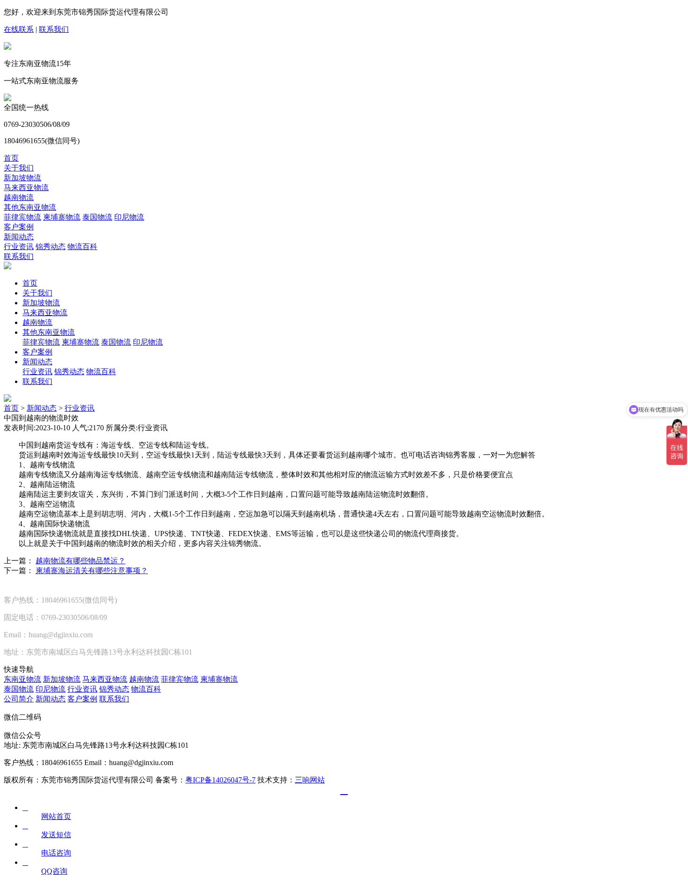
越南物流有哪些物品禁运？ (80, 561)
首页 (11, 158)
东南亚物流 (22, 679)
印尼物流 (129, 217)
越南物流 (19, 197)
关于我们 (19, 168)
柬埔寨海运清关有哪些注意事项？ (92, 571)
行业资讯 (19, 246)
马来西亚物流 (26, 188)
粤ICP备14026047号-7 (220, 780)
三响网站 (310, 780)
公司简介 (19, 699)
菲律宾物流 (22, 217)
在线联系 (19, 29)
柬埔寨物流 (62, 217)
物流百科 (82, 246)
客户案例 (19, 227)
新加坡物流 (22, 178)
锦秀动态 (51, 246)
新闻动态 (19, 237)
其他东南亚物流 (30, 207)
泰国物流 (97, 217)
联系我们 (54, 29)
